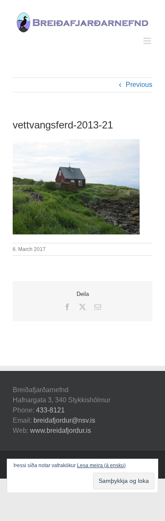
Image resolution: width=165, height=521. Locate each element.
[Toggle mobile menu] (147, 40)
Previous (139, 84)
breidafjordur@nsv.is (64, 420)
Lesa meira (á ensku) (101, 465)
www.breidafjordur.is (60, 430)
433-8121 (50, 410)
